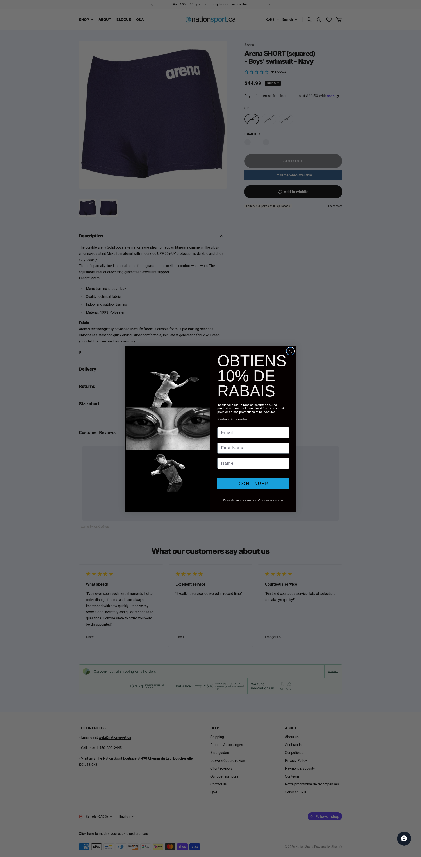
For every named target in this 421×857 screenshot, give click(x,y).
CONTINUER (253, 483)
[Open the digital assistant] (404, 839)
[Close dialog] (290, 351)
